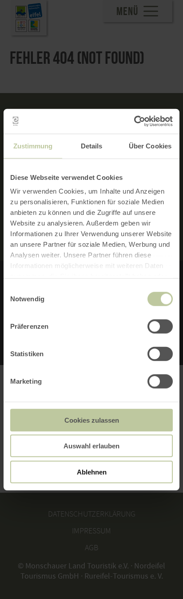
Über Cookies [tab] (150, 145)
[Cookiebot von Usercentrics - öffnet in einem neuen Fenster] (134, 121)
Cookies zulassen (91, 420)
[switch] (160, 326)
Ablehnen (92, 471)
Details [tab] (92, 145)
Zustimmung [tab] (33, 145)
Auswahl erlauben (91, 446)
